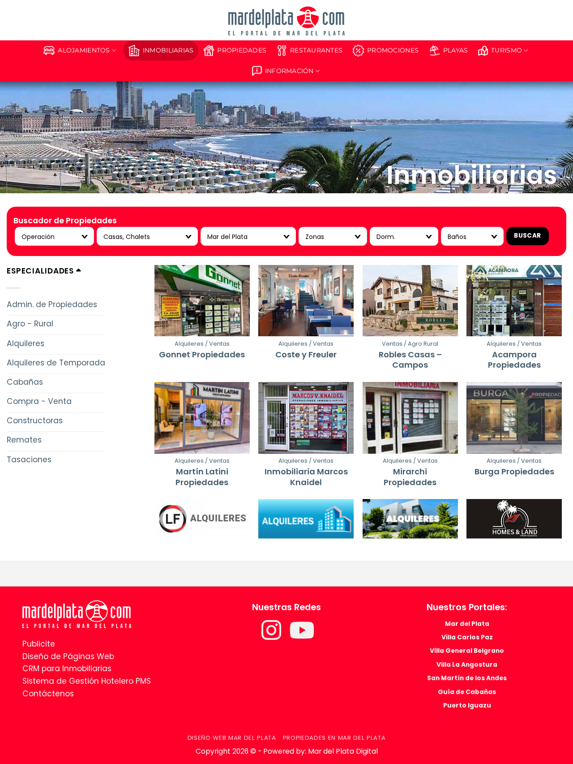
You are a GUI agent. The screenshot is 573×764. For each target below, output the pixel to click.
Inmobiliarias (168, 50)
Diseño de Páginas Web (68, 656)
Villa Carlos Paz (467, 637)
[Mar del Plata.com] (76, 613)
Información (289, 70)
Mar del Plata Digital (343, 751)
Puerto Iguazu (467, 705)
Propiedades (241, 50)
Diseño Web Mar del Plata (232, 738)
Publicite (38, 643)
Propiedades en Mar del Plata (334, 738)
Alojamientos (84, 50)
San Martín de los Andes (467, 677)
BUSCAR (527, 235)
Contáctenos (48, 693)
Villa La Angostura (466, 664)
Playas (455, 50)
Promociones (393, 50)
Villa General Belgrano (467, 650)
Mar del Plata (467, 623)
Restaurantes (316, 50)
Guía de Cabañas (467, 691)
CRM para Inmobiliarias (66, 668)
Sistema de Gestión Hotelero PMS (86, 681)
